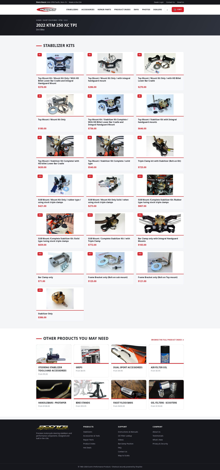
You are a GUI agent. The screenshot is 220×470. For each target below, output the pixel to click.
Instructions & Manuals (128, 432)
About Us (156, 432)
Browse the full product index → (167, 340)
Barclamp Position (125, 443)
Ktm (60, 20)
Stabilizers (72, 9)
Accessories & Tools (91, 436)
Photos (146, 9)
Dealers (157, 9)
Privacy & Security (160, 443)
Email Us (180, 2)
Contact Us (170, 2)
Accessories (87, 9)
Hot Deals (87, 447)
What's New (158, 439)
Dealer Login (159, 2)
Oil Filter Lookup (125, 436)
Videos (121, 439)
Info (136, 9)
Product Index (122, 9)
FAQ (119, 447)
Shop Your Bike (50, 20)
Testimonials (158, 436)
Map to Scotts (124, 455)
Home (38, 20)
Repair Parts (104, 9)
